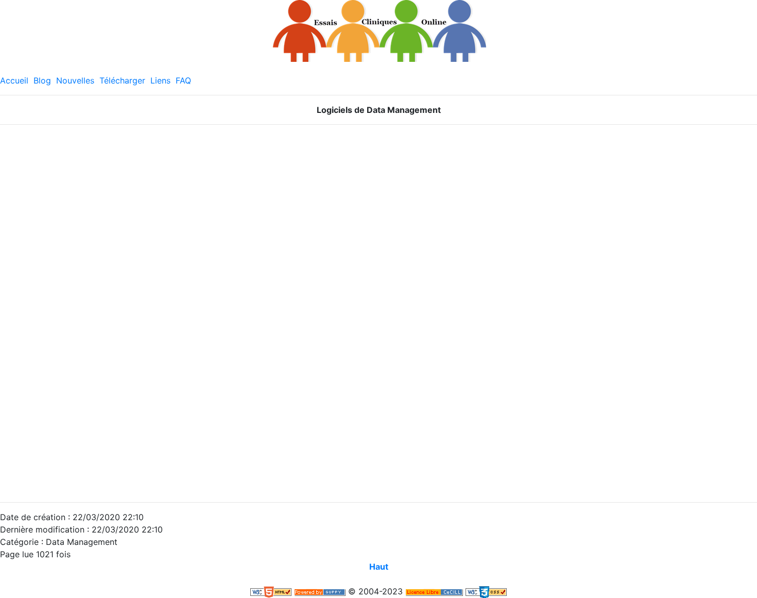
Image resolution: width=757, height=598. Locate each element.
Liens (160, 80)
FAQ (183, 80)
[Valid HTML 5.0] (270, 591)
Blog (42, 80)
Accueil (14, 80)
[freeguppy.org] (320, 591)
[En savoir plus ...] (434, 591)
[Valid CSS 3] (486, 591)
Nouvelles (75, 80)
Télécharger (122, 80)
